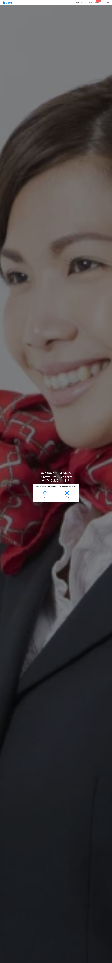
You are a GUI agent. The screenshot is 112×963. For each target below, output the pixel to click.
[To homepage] (7, 2)
